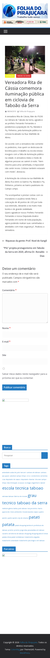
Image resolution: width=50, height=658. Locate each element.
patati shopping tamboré (24, 525)
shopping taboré (38, 534)
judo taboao (22, 508)
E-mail (6, 341)
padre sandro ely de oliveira (18, 518)
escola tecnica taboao (22, 488)
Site (4, 355)
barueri (23, 472)
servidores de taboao (16, 534)
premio (10, 530)
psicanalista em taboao (36, 530)
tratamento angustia (32, 537)
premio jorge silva (20, 530)
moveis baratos (27, 512)
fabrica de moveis (20, 496)
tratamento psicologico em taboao (32, 541)
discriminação (12, 483)
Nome (6, 328)
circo (28, 476)
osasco (36, 512)
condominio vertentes (39, 476)
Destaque (10, 76)
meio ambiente (16, 512)
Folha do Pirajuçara (27, 111)
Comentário (9, 290)
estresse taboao (8, 496)
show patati (11, 537)
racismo (5, 534)
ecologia (28, 483)
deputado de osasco (13, 479)
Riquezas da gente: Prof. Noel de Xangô (26, 240)
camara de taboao (33, 472)
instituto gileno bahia (10, 508)
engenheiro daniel (38, 483)
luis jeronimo (32, 508)
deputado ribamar (28, 479)
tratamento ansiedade (10, 541)
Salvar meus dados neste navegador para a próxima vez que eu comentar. (24, 375)
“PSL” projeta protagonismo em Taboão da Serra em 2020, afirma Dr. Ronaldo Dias (23, 252)
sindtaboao (20, 537)
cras (3, 479)
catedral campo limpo (18, 476)
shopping (28, 534)
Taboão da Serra (23, 76)
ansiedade (6, 472)
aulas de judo (15, 472)
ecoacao (21, 483)
